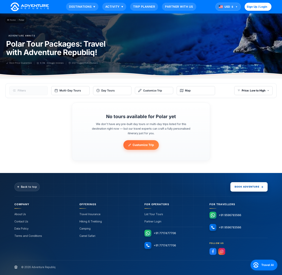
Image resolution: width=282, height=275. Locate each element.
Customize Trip (143, 145)
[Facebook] (212, 251)
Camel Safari (87, 235)
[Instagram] (221, 251)
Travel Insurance (90, 214)
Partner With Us (179, 6)
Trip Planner (144, 6)
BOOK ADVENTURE (247, 186)
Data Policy (21, 228)
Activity (114, 6)
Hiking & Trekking (90, 221)
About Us (20, 214)
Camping (85, 228)
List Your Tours (153, 214)
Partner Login (152, 221)
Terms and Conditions (28, 235)
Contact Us (21, 221)
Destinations (82, 6)
